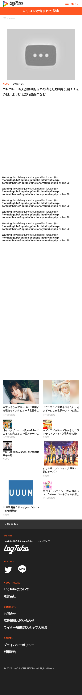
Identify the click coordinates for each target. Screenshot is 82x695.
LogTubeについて (16, 589)
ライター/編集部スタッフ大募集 (25, 627)
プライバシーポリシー (19, 645)
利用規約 (10, 651)
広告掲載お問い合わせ (19, 620)
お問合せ (10, 613)
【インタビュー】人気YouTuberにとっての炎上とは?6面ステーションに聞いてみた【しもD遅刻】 (21, 433)
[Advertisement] (41, 148)
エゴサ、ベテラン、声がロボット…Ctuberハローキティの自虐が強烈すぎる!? (61, 494)
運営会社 (10, 596)
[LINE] (22, 570)
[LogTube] (13, 3)
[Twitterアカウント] (8, 570)
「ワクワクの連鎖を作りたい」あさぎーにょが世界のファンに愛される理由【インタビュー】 (61, 410)
